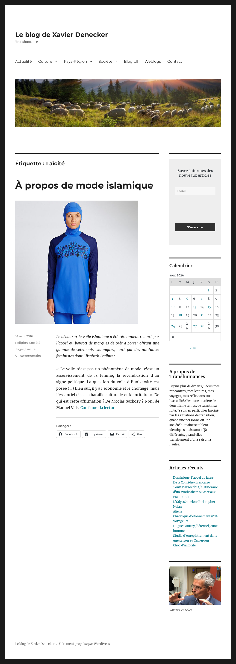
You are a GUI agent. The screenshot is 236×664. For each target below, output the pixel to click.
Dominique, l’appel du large (193, 478)
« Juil (194, 348)
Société (105, 61)
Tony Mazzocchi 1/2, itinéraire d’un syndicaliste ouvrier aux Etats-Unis (195, 492)
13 (194, 307)
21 (202, 315)
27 (195, 326)
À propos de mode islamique (84, 185)
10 (172, 307)
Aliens (177, 511)
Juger (19, 349)
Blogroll (131, 61)
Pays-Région (75, 61)
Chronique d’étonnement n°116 (196, 516)
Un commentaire (28, 355)
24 (173, 326)
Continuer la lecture (98, 407)
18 (180, 315)
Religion (21, 342)
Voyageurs (181, 521)
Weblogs (153, 61)
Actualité (23, 61)
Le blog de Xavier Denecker (61, 35)
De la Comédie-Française (191, 482)
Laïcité (30, 349)
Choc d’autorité (184, 545)
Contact (174, 61)
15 (209, 307)
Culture (45, 61)
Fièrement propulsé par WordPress (84, 644)
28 (202, 326)
